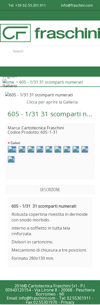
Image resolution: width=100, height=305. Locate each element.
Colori (15, 143)
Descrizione (50, 189)
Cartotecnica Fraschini (43, 128)
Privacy (67, 302)
